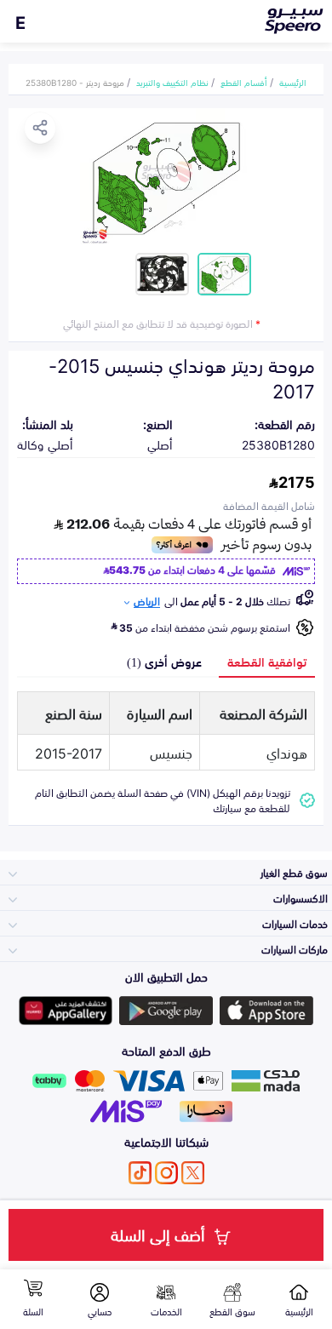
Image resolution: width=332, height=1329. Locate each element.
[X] (192, 1172)
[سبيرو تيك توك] (140, 1172)
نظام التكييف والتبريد (172, 81)
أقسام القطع (243, 81)
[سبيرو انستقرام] (166, 1172)
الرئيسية (292, 81)
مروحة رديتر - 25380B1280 (75, 81)
